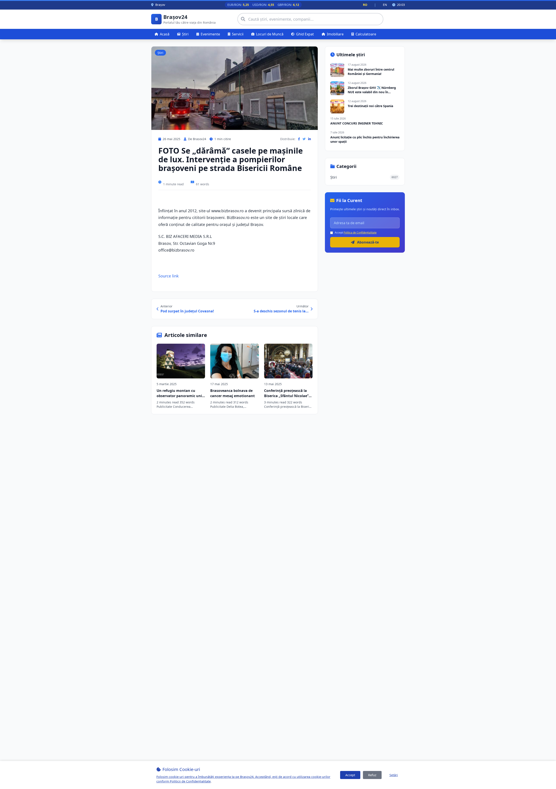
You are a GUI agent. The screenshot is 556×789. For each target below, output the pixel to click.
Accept (350, 775)
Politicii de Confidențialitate (190, 781)
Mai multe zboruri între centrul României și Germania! (371, 71)
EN (385, 5)
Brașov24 (175, 16)
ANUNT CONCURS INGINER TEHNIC (356, 123)
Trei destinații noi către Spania (370, 106)
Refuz (372, 775)
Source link (168, 275)
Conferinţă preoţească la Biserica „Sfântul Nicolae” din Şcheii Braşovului (286, 395)
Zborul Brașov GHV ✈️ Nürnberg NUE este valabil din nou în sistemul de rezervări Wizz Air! (372, 92)
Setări (393, 775)
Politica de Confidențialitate (360, 232)
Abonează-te (367, 242)
